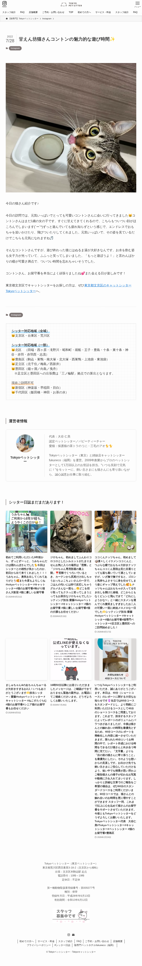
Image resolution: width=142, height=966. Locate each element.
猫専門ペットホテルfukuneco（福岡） (94, 945)
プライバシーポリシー (39, 945)
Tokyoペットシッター (25, 459)
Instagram (15, 48)
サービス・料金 (46, 941)
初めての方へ (26, 941)
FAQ (79, 941)
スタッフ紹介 (65, 941)
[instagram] (68, 935)
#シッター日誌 (62, 945)
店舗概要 (118, 941)
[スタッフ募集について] (71, 921)
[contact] (73, 935)
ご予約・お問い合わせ (97, 941)
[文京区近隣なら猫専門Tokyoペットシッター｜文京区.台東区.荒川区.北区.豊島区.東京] (71, 4)
